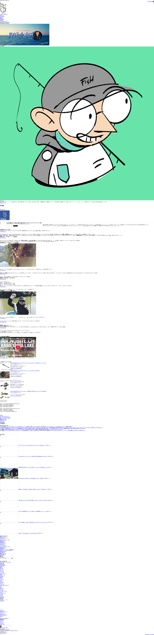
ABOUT (1, 15)
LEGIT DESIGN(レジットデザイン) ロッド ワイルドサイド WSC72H (24, 370)
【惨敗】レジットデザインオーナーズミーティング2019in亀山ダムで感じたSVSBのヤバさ (65, 430)
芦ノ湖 (1, 552)
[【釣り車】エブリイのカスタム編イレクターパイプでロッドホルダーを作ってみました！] (9, 500)
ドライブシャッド (4, 546)
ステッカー (2, 624)
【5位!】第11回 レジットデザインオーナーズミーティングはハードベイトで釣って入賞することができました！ (79, 427)
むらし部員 (35, 230)
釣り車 (1, 544)
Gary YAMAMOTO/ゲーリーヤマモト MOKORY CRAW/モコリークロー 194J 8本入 (28, 391)
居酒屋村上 (2, 619)
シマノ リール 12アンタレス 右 (17, 381)
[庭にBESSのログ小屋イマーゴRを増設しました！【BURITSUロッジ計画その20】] (9, 478)
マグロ (1, 593)
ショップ (2, 572)
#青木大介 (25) (3, 420)
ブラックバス (27, 223)
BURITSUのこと (3, 611)
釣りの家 (2, 597)
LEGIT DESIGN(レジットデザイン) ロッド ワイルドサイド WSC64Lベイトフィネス (28, 362)
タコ (1, 587)
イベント (2, 571)
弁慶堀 (1, 542)
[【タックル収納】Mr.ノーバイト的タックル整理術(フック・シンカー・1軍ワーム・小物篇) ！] (9, 511)
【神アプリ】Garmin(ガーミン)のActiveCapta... (28, 533)
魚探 (1, 574)
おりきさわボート (4, 234)
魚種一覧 (2, 563)
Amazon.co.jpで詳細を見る (15, 368)
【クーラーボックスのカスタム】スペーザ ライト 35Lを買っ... (31, 445)
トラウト (2, 590)
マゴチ (1, 594)
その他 (1, 576)
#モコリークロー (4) (4, 416)
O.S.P (1, 538)
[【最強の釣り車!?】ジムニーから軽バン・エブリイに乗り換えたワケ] (9, 467)
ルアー (1, 569)
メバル (1, 595)
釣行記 (22, 223)
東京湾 (1, 540)
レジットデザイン (4, 539)
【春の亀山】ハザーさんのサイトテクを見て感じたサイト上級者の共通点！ (56, 426)
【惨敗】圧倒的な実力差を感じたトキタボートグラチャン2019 (48, 429)
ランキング (2, 575)
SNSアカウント (3, 614)
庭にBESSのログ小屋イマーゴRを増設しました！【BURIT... (31, 478)
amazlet (15, 364)
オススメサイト (3, 615)
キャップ (2, 622)
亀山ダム (2, 537)
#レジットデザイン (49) (5, 418)
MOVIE (1, 18)
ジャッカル (2, 545)
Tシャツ (1, 623)
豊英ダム (2, 553)
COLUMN (2, 16)
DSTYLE (2, 541)
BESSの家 (2, 554)
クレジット (2, 613)
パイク (1, 592)
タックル (2, 568)
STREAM (2, 19)
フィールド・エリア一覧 (5, 562)
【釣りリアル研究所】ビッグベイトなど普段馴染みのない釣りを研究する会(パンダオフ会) (65, 428)
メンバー (2, 612)
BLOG (1, 17)
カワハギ (2, 582)
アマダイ (2, 579)
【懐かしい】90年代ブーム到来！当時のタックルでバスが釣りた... (32, 489)
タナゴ (1, 589)
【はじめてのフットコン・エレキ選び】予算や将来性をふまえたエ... (33, 456)
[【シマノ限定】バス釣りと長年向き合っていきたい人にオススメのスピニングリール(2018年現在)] (9, 522)
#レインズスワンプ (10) (5, 417)
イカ (1, 580)
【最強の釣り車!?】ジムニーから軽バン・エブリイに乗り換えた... (32, 467)
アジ (1, 578)
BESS (1, 555)
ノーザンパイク (3, 591)
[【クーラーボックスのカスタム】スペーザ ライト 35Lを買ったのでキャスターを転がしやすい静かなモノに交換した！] (9, 445)
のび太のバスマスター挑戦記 (6, 549)
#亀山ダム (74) (3, 419)
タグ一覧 (2, 564)
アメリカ (2, 543)
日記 (1, 567)
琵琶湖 (1, 548)
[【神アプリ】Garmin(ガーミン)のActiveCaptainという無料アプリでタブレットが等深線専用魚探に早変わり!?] (9, 533)
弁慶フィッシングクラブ (5, 550)
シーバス (2, 584)
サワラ (1, 583)
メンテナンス (3, 573)
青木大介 (2, 547)
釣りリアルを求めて (4, 618)
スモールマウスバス (4, 585)
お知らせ (2, 566)
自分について (3, 202)
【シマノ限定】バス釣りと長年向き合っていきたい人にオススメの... (33, 522)
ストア (1, 621)
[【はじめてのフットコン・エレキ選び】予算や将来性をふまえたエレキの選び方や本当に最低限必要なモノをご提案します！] (9, 456)
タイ (1, 586)
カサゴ (1, 581)
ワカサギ (2, 596)
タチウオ (2, 588)
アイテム (2, 570)
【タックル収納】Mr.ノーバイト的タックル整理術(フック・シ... (32, 511)
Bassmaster (2, 551)
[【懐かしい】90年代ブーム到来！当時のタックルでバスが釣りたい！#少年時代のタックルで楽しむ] (9, 489)
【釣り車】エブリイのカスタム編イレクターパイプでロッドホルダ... (33, 500)
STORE (1, 20)
